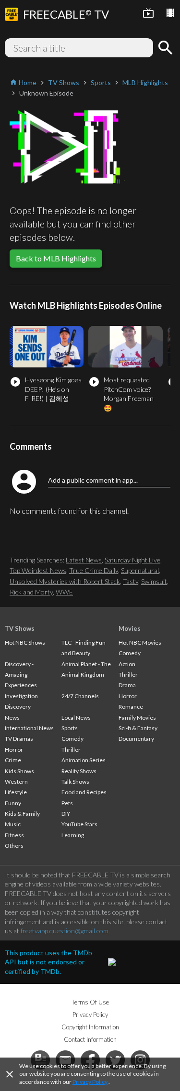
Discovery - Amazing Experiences (21, 674)
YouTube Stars (79, 824)
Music (13, 824)
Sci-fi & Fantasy (138, 728)
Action (127, 664)
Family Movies (137, 717)
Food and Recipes (84, 792)
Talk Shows (75, 781)
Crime (13, 760)
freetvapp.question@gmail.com (64, 931)
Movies (130, 628)
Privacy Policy (90, 1081)
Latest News (84, 560)
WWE (64, 592)
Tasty (130, 581)
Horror (14, 749)
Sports (69, 728)
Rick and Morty (31, 592)
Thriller (71, 749)
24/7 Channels (80, 696)
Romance (131, 706)
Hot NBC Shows (25, 642)
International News (29, 728)
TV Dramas (19, 738)
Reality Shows (78, 771)
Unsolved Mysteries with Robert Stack (65, 581)
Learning (72, 835)
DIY (65, 813)
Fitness (14, 835)
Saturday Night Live (132, 560)
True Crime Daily (93, 570)
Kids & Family (22, 813)
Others (14, 845)
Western (16, 781)
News (12, 717)
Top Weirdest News (38, 570)
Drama (127, 685)
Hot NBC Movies (140, 642)
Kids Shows (19, 771)
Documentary (136, 738)
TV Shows (20, 628)
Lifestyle (16, 792)
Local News (76, 717)
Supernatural (140, 570)
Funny (13, 803)
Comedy (72, 738)
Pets (67, 803)
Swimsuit (154, 581)
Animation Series (83, 760)
